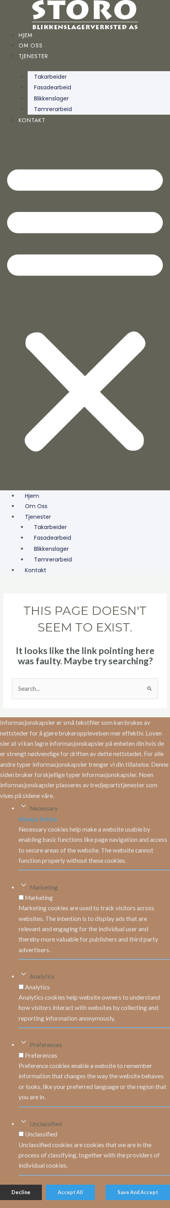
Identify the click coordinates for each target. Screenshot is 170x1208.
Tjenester (33, 56)
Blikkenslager (51, 98)
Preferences (46, 1044)
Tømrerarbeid (53, 109)
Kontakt (32, 120)
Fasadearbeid (52, 87)
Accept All (70, 1192)
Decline (20, 1192)
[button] (85, 307)
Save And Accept (137, 1192)
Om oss (31, 45)
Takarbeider (50, 77)
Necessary (44, 808)
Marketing (44, 887)
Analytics (42, 976)
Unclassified (46, 1123)
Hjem (25, 35)
